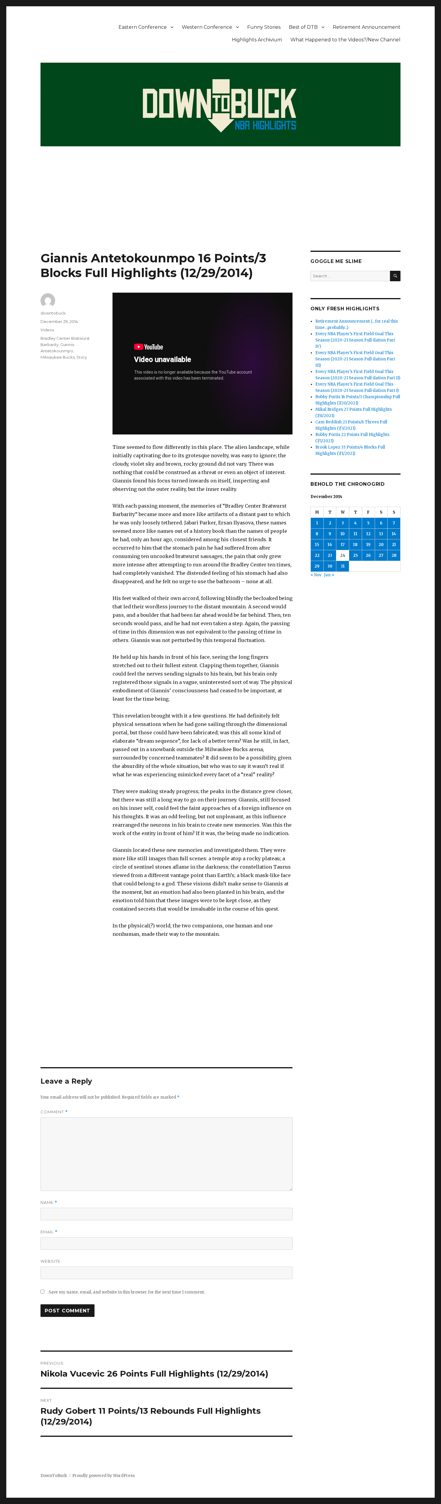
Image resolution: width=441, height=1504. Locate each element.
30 (330, 566)
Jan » (329, 574)
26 (368, 555)
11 (355, 533)
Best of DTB (303, 27)
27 (381, 555)
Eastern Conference (142, 27)
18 (355, 544)
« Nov (315, 574)
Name (48, 1202)
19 (368, 544)
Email (49, 1231)
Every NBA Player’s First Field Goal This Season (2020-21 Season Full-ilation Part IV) (355, 340)
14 (394, 533)
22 (317, 555)
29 (317, 566)
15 (317, 544)
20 (381, 544)
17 (343, 544)
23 (330, 555)
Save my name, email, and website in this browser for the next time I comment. (127, 1292)
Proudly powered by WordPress (103, 1475)
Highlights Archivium (257, 40)
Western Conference (207, 27)
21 (394, 544)
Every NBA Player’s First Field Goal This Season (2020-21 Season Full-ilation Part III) (355, 359)
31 (343, 566)
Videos (47, 329)
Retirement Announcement (366, 27)
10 (342, 533)
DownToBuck (53, 1475)
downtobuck (53, 313)
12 (368, 533)
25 (355, 555)
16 (330, 544)
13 (381, 533)
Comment (54, 1112)
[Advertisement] (220, 206)
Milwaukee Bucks (57, 357)
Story (81, 357)
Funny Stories (263, 27)
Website (50, 1261)
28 (394, 555)
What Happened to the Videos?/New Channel (345, 40)
